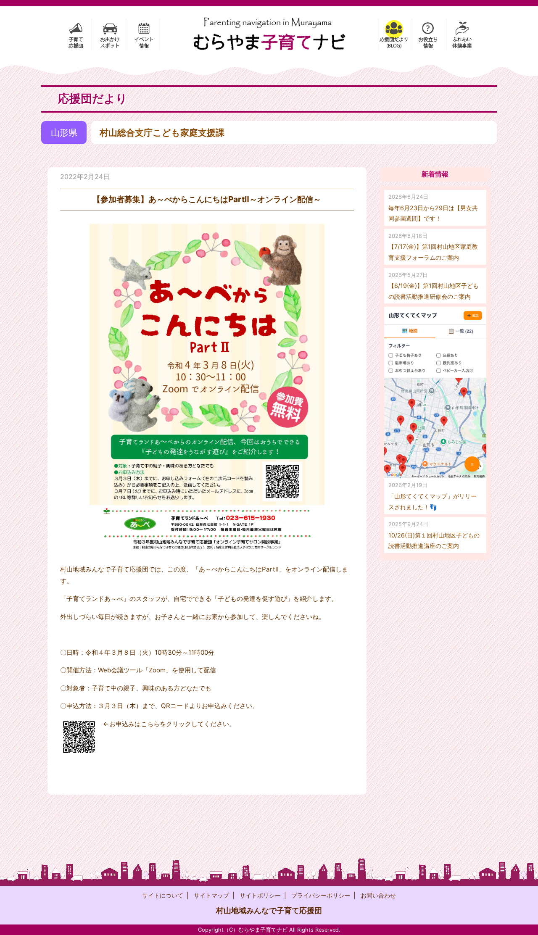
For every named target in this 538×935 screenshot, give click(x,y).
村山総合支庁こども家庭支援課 (162, 132)
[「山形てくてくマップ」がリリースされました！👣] (435, 392)
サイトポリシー (260, 895)
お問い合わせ (378, 895)
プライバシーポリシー (320, 895)
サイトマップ (211, 895)
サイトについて (162, 895)
